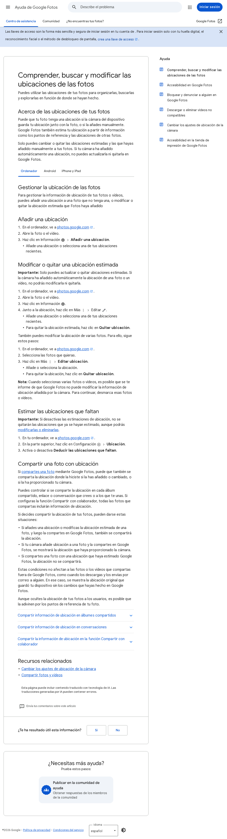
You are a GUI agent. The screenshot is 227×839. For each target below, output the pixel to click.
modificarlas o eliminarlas (38, 430)
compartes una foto (38, 472)
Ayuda (165, 59)
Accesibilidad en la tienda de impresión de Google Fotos (188, 143)
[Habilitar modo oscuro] (123, 830)
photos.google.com (73, 227)
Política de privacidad (36, 830)
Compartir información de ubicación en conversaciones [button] (62, 627)
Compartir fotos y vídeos (42, 675)
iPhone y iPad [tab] (71, 171)
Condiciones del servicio (68, 830)
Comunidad (51, 21)
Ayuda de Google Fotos (36, 7)
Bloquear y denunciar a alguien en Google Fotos (191, 97)
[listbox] (103, 830)
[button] (8, 7)
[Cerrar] (221, 32)
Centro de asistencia (21, 21)
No (118, 730)
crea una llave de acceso (116, 39)
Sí (96, 730)
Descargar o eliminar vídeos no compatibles (189, 112)
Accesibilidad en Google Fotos (189, 85)
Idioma (98, 824)
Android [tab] (50, 171)
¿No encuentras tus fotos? (85, 21)
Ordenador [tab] (29, 171)
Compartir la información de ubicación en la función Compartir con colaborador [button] (71, 642)
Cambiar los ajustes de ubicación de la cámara (59, 669)
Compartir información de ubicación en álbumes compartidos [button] (67, 615)
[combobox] (131, 7)
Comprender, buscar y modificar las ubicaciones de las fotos (194, 72)
